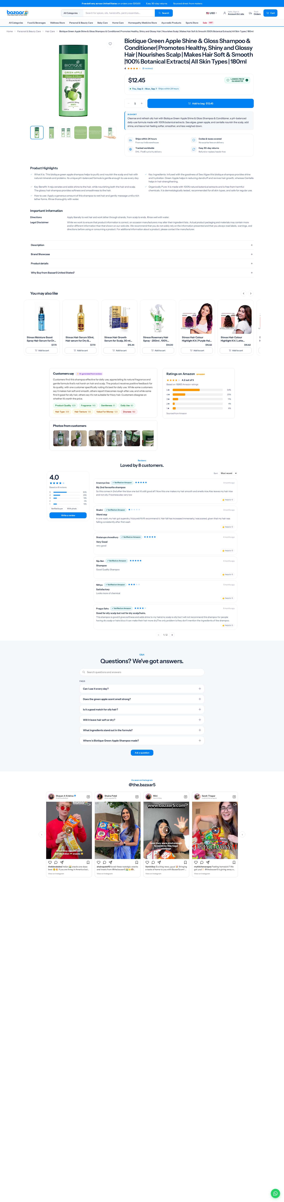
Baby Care (102, 22)
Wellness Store (57, 22)
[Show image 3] (66, 132)
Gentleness (108, 405)
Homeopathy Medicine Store (142, 22)
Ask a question (142, 752)
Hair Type (62, 411)
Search (165, 13)
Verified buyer (57, 508)
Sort (216, 473)
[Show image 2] (51, 132)
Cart (272, 13)
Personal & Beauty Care (81, 22)
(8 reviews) (147, 68)
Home (10, 31)
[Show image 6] (110, 132)
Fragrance (88, 405)
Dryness (129, 411)
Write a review (68, 515)
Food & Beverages (36, 22)
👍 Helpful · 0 (227, 500)
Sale (208, 22)
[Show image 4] (80, 132)
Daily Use (127, 405)
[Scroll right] (251, 293)
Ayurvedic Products (171, 22)
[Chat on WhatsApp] (275, 1193)
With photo (72, 508)
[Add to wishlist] (110, 43)
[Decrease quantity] (128, 103)
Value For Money (107, 411)
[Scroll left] (244, 293)
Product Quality (65, 405)
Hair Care (50, 31)
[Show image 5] (95, 132)
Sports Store (192, 22)
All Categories (16, 22)
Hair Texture (83, 411)
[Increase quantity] (141, 103)
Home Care (118, 22)
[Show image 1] (37, 132)
